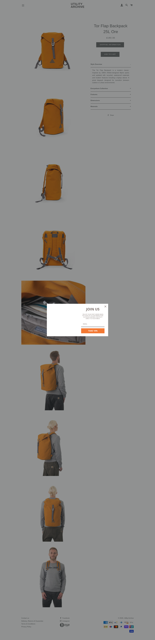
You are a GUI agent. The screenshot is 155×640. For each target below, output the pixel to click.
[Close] (105, 306)
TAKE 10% (92, 330)
